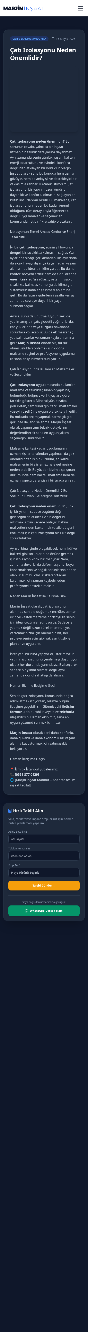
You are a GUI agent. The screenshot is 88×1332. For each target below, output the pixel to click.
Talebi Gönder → (44, 885)
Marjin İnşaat (61, 422)
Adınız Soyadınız (17, 831)
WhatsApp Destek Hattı (46, 911)
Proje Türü (14, 865)
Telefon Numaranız (19, 848)
